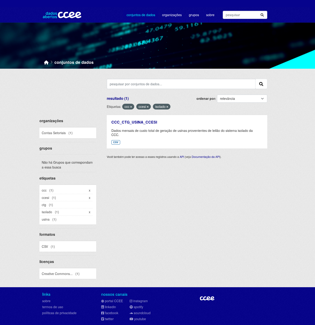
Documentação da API (206, 157)
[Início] (46, 62)
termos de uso (52, 306)
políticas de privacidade (59, 312)
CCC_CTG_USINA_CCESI (134, 122)
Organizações (172, 14)
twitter (109, 318)
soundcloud (142, 312)
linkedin (110, 306)
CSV (115, 142)
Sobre (210, 14)
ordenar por (205, 98)
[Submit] (262, 15)
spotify (138, 306)
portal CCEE (114, 300)
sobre (46, 300)
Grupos (194, 14)
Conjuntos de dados (141, 14)
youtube (140, 318)
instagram (140, 300)
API (182, 157)
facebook (111, 312)
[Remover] (131, 107)
